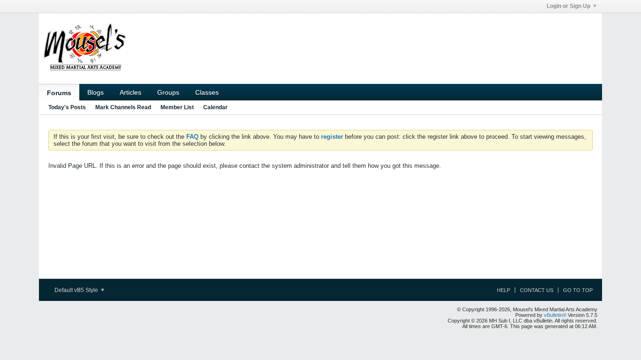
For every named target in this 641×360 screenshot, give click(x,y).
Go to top (578, 290)
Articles (130, 92)
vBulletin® (555, 315)
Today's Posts (67, 107)
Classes (207, 92)
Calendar (215, 107)
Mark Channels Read (123, 107)
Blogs (95, 92)
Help (503, 290)
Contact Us (536, 290)
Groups (168, 92)
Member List (177, 107)
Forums (59, 93)
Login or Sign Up (568, 6)
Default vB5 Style (76, 290)
